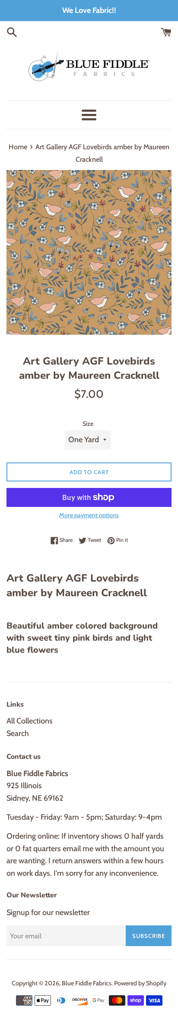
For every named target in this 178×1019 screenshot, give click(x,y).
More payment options (89, 515)
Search (17, 733)
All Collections (29, 721)
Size (88, 424)
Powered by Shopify (140, 983)
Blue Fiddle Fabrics (86, 983)
